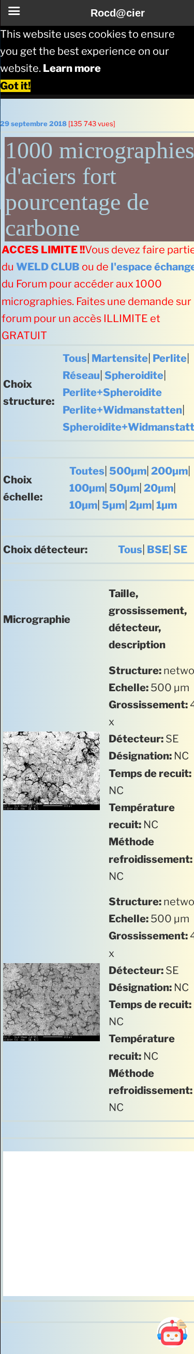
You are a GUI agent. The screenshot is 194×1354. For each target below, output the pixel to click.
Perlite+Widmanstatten (122, 410)
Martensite (120, 358)
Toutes (87, 471)
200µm (169, 471)
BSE (158, 549)
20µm (158, 488)
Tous (75, 358)
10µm (83, 505)
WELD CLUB (48, 267)
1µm (166, 505)
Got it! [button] (15, 86)
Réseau (81, 375)
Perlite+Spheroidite (112, 392)
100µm (87, 488)
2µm (140, 505)
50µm (124, 488)
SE (180, 549)
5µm (113, 505)
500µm (127, 471)
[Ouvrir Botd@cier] (172, 1332)
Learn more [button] (72, 68)
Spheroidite (134, 375)
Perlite (170, 358)
